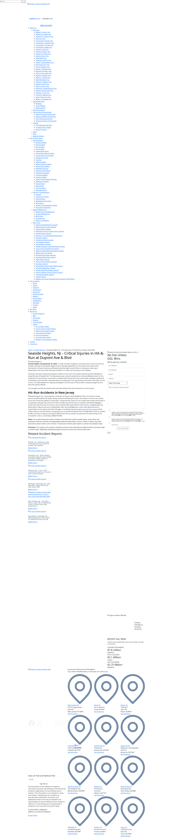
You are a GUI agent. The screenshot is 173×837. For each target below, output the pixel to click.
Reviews (35, 320)
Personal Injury (38, 140)
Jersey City (36, 292)
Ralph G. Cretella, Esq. (43, 78)
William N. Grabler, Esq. (43, 34)
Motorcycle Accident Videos (45, 331)
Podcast (35, 123)
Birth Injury (39, 216)
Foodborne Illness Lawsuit (45, 240)
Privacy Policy (32, 815)
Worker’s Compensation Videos (46, 340)
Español (37, 19)
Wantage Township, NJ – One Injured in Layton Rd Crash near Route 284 (39, 485)
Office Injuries (40, 199)
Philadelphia (37, 301)
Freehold (36, 288)
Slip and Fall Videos (42, 335)
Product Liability (41, 177)
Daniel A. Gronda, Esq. (43, 54)
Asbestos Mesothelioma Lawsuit (47, 225)
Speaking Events (38, 136)
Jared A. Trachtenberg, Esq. (45, 63)
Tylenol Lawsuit (41, 277)
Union (35, 307)
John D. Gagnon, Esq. (43, 67)
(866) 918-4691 (46, 25)
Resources (33, 311)
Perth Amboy (37, 298)
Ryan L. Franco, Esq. (42, 86)
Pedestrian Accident (42, 173)
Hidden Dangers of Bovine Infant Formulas (50, 247)
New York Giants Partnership (45, 114)
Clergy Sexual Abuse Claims (45, 153)
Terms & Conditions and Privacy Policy (127, 424)
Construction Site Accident (45, 156)
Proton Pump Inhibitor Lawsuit (46, 262)
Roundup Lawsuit (42, 264)
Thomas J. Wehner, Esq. (43, 95)
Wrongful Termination (43, 208)
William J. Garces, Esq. (43, 32)
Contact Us (33, 344)
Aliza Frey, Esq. (41, 39)
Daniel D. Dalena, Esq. (43, 52)
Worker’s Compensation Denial (46, 205)
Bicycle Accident (41, 143)
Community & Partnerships (42, 112)
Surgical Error (40, 218)
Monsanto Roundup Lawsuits (46, 255)
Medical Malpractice (39, 210)
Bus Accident (40, 147)
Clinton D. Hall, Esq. (42, 50)
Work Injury (40, 203)
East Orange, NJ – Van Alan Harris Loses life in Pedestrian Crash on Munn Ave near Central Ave (39, 503)
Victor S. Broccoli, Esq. (43, 97)
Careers (32, 342)
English (32, 19)
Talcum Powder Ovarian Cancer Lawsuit (49, 272)
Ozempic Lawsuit (41, 238)
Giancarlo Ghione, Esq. (43, 60)
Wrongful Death (41, 190)
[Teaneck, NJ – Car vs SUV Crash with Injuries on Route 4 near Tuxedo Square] (37, 466)
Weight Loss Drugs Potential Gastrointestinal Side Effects (55, 279)
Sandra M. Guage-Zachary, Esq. (46, 88)
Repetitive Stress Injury (43, 201)
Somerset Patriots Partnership (46, 121)
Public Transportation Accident (46, 179)
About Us (33, 28)
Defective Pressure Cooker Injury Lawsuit (50, 231)
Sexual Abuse (40, 184)
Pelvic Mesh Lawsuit (42, 260)
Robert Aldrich (41, 108)
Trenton (35, 305)
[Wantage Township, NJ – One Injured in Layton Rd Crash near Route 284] (37, 479)
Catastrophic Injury (42, 151)
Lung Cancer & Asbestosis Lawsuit (47, 249)
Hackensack (37, 290)
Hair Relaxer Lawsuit (43, 242)
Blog (34, 316)
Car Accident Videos (42, 327)
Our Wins (33, 309)
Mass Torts (36, 223)
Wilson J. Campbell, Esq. (44, 99)
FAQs (34, 134)
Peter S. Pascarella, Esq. (44, 73)
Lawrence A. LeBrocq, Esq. (44, 37)
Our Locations (35, 281)
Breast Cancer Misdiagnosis (45, 212)
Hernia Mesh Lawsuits (43, 244)
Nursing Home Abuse (43, 171)
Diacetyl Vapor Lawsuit (43, 234)
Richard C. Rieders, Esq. (44, 82)
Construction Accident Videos (46, 329)
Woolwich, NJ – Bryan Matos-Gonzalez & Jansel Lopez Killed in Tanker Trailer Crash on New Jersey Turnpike (39, 458)
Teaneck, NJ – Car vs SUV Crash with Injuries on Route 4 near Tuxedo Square (39, 472)
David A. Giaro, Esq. (42, 56)
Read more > (33, 448)
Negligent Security (42, 169)
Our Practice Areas (36, 138)
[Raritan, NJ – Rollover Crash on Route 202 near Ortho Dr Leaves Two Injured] (37, 437)
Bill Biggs (39, 104)
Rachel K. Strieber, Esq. (43, 75)
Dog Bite (39, 160)
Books (35, 132)
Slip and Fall (40, 186)
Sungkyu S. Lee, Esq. (42, 93)
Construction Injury (42, 197)
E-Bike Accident (41, 162)
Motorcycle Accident (43, 166)
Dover (35, 283)
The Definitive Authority (44, 125)
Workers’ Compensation (41, 192)
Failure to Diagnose (42, 221)
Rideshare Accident (42, 182)
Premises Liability (41, 175)
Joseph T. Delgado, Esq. (43, 69)
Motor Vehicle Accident (43, 164)
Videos (35, 324)
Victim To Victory (41, 130)
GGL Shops (36, 318)
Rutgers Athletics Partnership (46, 117)
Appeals (38, 195)
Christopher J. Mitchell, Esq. (45, 43)
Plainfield (36, 303)
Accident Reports (38, 314)
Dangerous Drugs (42, 158)
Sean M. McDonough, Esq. (45, 91)
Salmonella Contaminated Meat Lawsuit (49, 266)
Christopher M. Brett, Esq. (44, 41)
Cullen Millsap (40, 106)
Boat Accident (40, 145)
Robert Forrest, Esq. (42, 84)
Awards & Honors (39, 110)
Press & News (37, 322)
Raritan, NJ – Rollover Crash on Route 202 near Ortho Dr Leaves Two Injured (38, 443)
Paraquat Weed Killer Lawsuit (46, 257)
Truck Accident (41, 188)
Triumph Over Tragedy (43, 127)
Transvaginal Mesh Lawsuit (45, 275)
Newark (35, 296)
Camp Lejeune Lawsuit (43, 229)
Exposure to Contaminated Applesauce (49, 236)
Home (30, 350)
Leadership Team (38, 101)
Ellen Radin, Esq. (41, 58)
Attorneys (36, 30)
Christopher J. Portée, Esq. (44, 45)
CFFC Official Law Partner (44, 119)
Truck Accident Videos (43, 337)
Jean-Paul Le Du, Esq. (43, 65)
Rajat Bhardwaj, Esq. (42, 80)
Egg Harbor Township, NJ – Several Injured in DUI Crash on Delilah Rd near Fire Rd (39, 517)
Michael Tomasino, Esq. (44, 71)
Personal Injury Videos (43, 333)
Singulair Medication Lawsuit (45, 268)
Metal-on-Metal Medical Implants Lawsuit (50, 251)
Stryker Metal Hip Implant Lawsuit (47, 270)
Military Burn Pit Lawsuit (44, 253)
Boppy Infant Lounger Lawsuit (46, 227)
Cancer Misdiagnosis (43, 214)
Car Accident (40, 149)
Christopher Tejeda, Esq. (44, 47)
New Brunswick (38, 294)
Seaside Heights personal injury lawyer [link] (84, 409)
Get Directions (73, 714)
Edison (35, 285)
